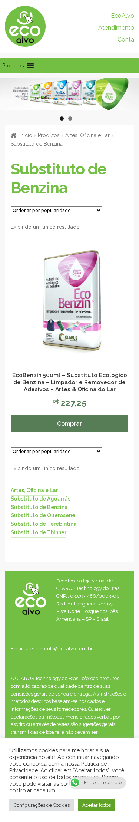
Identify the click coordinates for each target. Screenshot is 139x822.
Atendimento (116, 27)
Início (26, 135)
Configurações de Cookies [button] (42, 805)
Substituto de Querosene (43, 515)
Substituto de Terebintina (44, 524)
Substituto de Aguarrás (40, 499)
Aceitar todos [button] (96, 805)
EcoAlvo (122, 15)
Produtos (49, 135)
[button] (13, 65)
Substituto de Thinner (38, 532)
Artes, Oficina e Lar (87, 135)
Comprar (69, 423)
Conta (126, 39)
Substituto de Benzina (39, 507)
